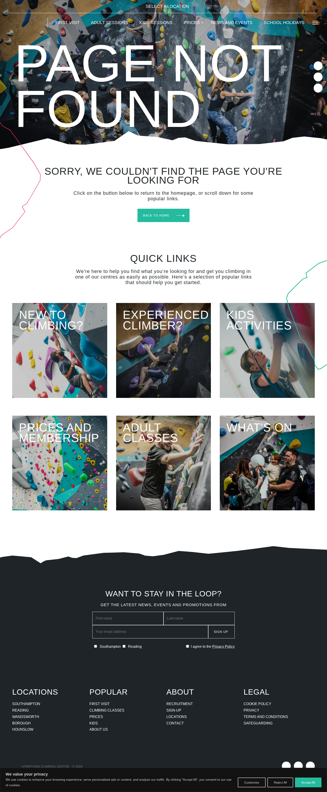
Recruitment (179, 704)
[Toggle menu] (315, 22)
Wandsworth (25, 717)
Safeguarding (258, 723)
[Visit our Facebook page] (318, 65)
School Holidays (284, 22)
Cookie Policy (257, 704)
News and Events (231, 22)
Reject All (280, 782)
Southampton (26, 704)
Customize (251, 782)
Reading (20, 710)
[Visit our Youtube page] (318, 88)
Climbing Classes (106, 710)
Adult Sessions (109, 22)
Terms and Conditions (266, 717)
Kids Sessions (156, 22)
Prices (192, 22)
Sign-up (173, 710)
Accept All (308, 782)
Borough (21, 723)
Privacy (251, 710)
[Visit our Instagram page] (318, 76)
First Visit (67, 22)
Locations (176, 717)
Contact (175, 723)
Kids (93, 723)
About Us (98, 729)
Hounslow (22, 729)
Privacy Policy (223, 646)
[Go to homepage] (25, 22)
